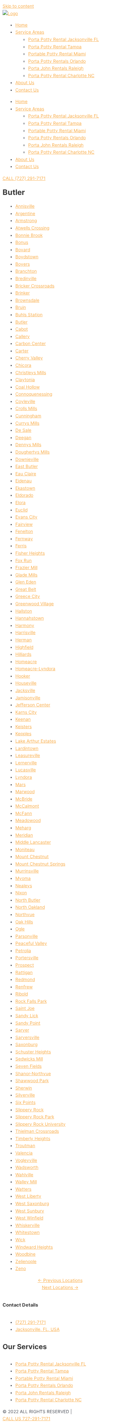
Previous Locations (60, 1280)
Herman (23, 639)
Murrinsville (27, 871)
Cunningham (28, 415)
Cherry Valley (29, 357)
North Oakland (30, 907)
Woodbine (25, 1254)
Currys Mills (27, 423)
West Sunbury (29, 1210)
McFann (23, 813)
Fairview (24, 524)
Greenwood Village (34, 603)
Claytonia (25, 379)
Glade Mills (26, 574)
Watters (23, 1189)
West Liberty (28, 1196)
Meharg (23, 827)
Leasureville (27, 755)
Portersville (26, 957)
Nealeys (23, 885)
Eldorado (24, 495)
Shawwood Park (32, 1080)
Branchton (26, 271)
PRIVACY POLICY (91, 1411)
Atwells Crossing (32, 227)
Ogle (20, 928)
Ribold (21, 993)
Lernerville (26, 762)
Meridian (24, 835)
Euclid (21, 509)
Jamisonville (27, 697)
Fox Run (23, 560)
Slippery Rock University (40, 1124)
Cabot (21, 329)
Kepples (23, 733)
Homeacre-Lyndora (35, 668)
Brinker (22, 292)
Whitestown (27, 1232)
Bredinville (25, 278)
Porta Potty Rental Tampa (55, 46)
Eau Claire (25, 473)
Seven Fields (28, 1066)
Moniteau (25, 849)
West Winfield (29, 1217)
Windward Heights (34, 1247)
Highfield (24, 647)
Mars (20, 784)
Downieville (27, 459)
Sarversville (27, 1037)
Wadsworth (26, 1167)
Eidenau (23, 480)
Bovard (22, 249)
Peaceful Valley (31, 943)
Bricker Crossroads (34, 285)
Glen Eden (25, 581)
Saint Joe (25, 1008)
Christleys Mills (30, 372)
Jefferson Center (32, 704)
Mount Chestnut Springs (40, 863)
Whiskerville (27, 1225)
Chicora (23, 365)
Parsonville (26, 936)
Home (21, 25)
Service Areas (29, 32)
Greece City (27, 596)
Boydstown (26, 256)
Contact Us (27, 90)
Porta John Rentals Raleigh (56, 68)
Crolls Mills (26, 408)
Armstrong (26, 220)
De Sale (23, 430)
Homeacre (26, 661)
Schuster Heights (33, 1051)
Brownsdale (27, 300)
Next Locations (60, 1287)
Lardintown (26, 748)
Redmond (25, 979)
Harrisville (25, 632)
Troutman (25, 1145)
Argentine (25, 213)
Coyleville (25, 401)
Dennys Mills (28, 444)
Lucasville (25, 769)
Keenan (23, 719)
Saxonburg (26, 1044)
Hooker (22, 676)
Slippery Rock (29, 1109)
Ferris (21, 545)
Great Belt (25, 589)
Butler (21, 322)
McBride (23, 798)
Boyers (22, 264)
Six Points (25, 1102)
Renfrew (24, 986)
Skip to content (18, 6)
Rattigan (24, 972)
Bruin (20, 307)
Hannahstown (29, 618)
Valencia (24, 1152)
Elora (20, 502)
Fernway (24, 538)
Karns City (26, 712)
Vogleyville (26, 1160)
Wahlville (24, 1174)
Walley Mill (26, 1181)
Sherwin (23, 1088)
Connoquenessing (33, 394)
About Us (24, 82)
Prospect (24, 965)
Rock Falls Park (31, 1001)
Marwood (25, 791)
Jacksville (25, 690)
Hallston (23, 611)
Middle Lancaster (33, 842)
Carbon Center (30, 343)
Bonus (21, 242)
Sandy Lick (26, 1015)
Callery (22, 336)
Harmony (24, 625)
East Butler (26, 466)
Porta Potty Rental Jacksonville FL (63, 39)
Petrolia (23, 950)
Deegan (23, 437)
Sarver (22, 1030)
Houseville (25, 683)
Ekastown (25, 488)
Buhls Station (29, 314)
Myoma (23, 878)
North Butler (27, 900)
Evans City (26, 516)
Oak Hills (24, 921)
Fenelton (24, 531)
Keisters (23, 726)
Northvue (25, 914)
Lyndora (23, 777)
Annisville (25, 206)
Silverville (25, 1095)
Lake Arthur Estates (35, 741)
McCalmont (27, 806)
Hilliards (23, 654)
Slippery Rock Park (34, 1116)
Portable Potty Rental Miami (57, 53)
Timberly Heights (32, 1138)
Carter (21, 350)
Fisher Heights (30, 553)
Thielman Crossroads (37, 1131)
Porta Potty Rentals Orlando (57, 61)
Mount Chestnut (32, 856)
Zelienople (25, 1261)
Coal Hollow (27, 387)
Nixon (21, 892)
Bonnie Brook (29, 235)
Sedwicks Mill (29, 1058)
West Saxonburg (32, 1203)
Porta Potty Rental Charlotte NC (61, 75)
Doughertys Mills (32, 452)
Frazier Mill (26, 567)
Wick (20, 1239)
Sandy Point (27, 1023)
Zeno (20, 1268)
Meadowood (28, 820)
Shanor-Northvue (33, 1073)
